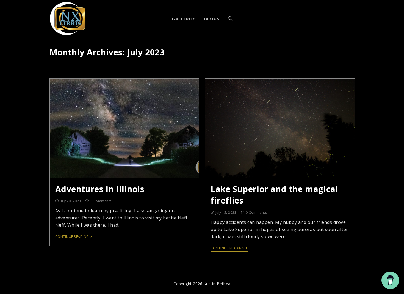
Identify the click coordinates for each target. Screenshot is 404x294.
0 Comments (101, 201)
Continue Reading (72, 237)
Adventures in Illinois (100, 189)
